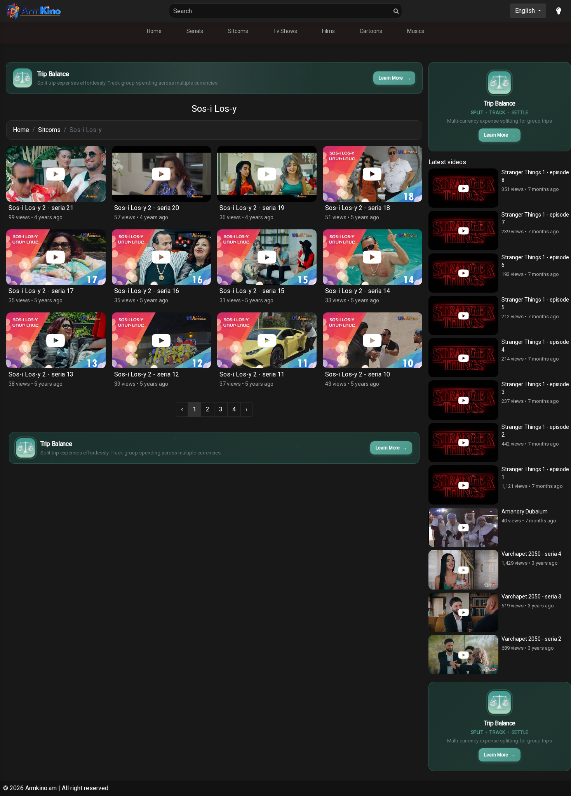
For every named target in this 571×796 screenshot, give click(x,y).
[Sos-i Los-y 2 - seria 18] (372, 174)
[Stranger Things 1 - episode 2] (463, 442)
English (525, 10)
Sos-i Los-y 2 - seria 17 (41, 291)
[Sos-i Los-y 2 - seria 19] (267, 174)
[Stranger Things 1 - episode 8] (463, 188)
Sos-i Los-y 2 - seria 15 (251, 291)
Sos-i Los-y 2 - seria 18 (357, 208)
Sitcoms (238, 31)
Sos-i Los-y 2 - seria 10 (357, 374)
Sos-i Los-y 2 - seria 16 (146, 291)
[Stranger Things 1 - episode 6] (463, 273)
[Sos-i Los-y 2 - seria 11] (267, 340)
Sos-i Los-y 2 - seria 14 (357, 291)
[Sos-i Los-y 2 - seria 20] (161, 174)
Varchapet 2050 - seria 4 (531, 554)
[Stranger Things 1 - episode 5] (463, 315)
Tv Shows (285, 31)
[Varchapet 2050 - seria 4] (463, 569)
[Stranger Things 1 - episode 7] (463, 230)
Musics (415, 31)
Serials (194, 31)
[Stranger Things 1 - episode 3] (463, 400)
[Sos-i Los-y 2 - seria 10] (372, 340)
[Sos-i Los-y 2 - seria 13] (56, 340)
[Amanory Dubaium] (463, 527)
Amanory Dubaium (524, 511)
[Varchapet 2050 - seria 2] (463, 654)
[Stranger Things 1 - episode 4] (463, 357)
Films (328, 31)
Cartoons (371, 31)
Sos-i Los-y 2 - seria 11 (251, 374)
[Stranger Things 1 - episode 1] (463, 485)
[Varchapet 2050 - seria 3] (463, 612)
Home (154, 31)
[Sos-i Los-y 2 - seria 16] (161, 257)
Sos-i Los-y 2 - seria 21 (41, 208)
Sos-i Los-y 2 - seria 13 (41, 374)
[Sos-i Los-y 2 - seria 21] (56, 174)
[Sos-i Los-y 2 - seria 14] (372, 257)
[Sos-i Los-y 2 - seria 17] (56, 257)
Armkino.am (41, 788)
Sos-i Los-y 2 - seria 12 (146, 374)
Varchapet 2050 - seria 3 (531, 596)
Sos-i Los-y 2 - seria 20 (146, 208)
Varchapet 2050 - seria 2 (531, 639)
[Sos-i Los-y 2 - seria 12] (161, 340)
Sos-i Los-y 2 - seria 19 (251, 208)
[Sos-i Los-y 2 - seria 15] (267, 257)
